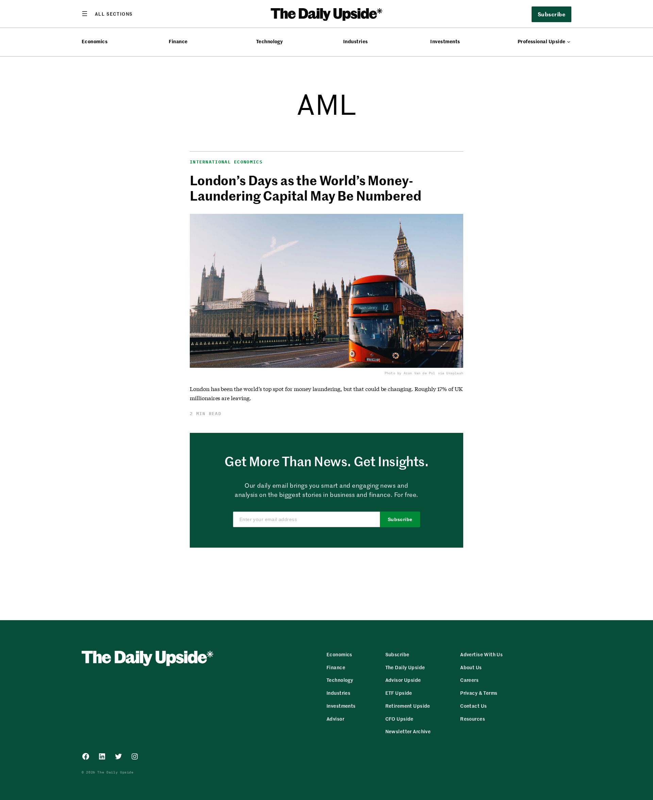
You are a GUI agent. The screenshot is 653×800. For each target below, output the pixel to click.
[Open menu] (107, 14)
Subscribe (400, 519)
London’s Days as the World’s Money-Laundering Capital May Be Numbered (305, 187)
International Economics (226, 162)
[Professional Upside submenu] (568, 41)
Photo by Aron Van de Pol (410, 373)
